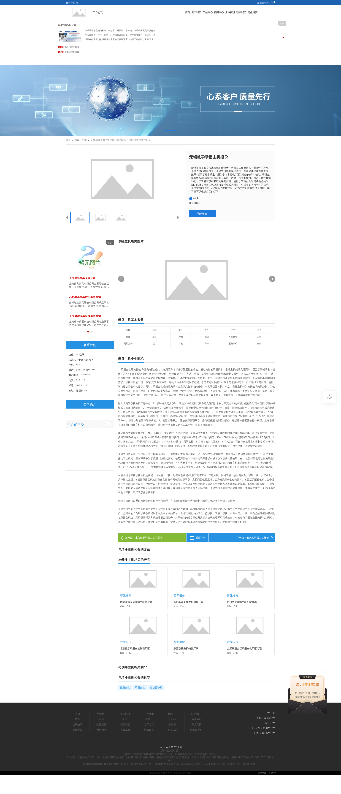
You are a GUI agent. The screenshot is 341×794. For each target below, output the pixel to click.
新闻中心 (219, 12)
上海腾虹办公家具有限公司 (85, 316)
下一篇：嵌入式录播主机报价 (253, 537)
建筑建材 (173, 724)
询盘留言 (253, 12)
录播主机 (140, 687)
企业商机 (230, 12)
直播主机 (125, 687)
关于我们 (196, 12)
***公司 (98, 12)
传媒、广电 (80, 140)
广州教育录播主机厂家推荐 (242, 601)
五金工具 (125, 729)
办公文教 (196, 724)
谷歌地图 (273, 772)
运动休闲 (196, 718)
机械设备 (149, 729)
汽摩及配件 (196, 729)
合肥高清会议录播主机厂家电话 (244, 648)
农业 (77, 718)
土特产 (149, 718)
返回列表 (200, 537)
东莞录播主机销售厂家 (186, 648)
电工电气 (149, 724)
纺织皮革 (78, 724)
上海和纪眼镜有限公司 (82, 278)
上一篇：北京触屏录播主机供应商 (143, 537)
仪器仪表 (125, 724)
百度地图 (262, 772)
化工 (125, 718)
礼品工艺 (173, 729)
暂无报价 (125, 595)
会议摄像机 (156, 687)
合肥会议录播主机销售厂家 (188, 601)
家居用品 (101, 729)
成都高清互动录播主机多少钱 (136, 601)
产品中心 (208, 12)
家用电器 (78, 729)
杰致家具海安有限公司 (82, 297)
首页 (187, 12)
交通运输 (101, 724)
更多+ (107, 424)
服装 (101, 718)
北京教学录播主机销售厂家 (135, 648)
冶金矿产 (173, 718)
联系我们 (241, 12)
